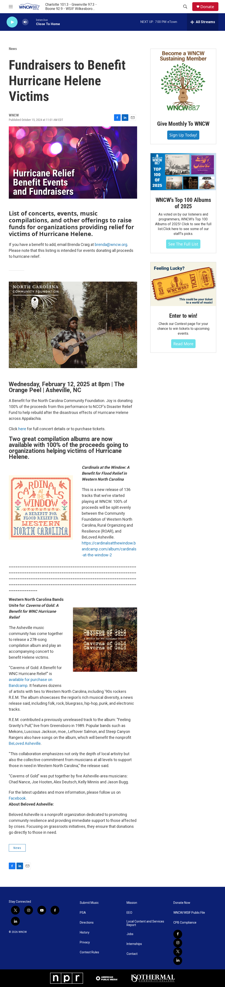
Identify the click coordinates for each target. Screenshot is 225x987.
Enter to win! (183, 315)
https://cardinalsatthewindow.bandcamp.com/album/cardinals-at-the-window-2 (109, 549)
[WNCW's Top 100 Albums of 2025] (183, 171)
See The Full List (183, 244)
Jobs (130, 934)
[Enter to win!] (183, 284)
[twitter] (177, 951)
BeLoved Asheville (25, 743)
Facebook (17, 798)
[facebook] (177, 934)
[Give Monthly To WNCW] (183, 81)
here (22, 428)
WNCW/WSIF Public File (189, 912)
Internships (134, 944)
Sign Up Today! (183, 135)
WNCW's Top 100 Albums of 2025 (183, 203)
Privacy (85, 942)
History (84, 932)
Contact (132, 954)
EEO (129, 912)
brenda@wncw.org (111, 244)
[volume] (25, 22)
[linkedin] (177, 960)
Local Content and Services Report (145, 923)
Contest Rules (89, 952)
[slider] (32, 22)
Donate (207, 6)
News (13, 48)
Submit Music (89, 902)
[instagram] (177, 943)
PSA (83, 912)
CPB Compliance (184, 922)
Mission (132, 902)
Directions (87, 922)
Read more (183, 343)
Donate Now (181, 902)
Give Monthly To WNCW (183, 123)
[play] (12, 22)
